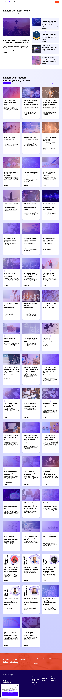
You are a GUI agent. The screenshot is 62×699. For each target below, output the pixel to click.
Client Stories (44, 680)
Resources (43, 674)
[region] (10, 691)
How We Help (14, 1)
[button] (20, 1)
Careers (52, 676)
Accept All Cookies (10, 692)
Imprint (58, 692)
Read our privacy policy (10, 690)
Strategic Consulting (35, 684)
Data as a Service (35, 682)
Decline (10, 695)
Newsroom (53, 678)
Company (52, 674)
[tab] (7, 83)
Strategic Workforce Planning (35, 680)
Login (52, 1)
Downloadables (44, 678)
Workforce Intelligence (34, 677)
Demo (57, 1)
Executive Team (53, 680)
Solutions (34, 674)
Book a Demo (36, 663)
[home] (6, 1)
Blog (42, 676)
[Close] (18, 686)
